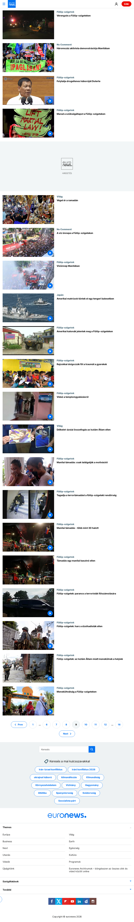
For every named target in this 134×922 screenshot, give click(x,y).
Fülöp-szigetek (65, 11)
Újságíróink (8, 868)
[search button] (92, 749)
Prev (20, 724)
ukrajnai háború (43, 777)
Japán (60, 294)
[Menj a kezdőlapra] (12, 4)
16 (119, 724)
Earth (72, 841)
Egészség (74, 848)
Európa (6, 834)
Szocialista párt (67, 800)
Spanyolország (64, 792)
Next (65, 733)
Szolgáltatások (11, 881)
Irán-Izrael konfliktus (50, 769)
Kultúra (72, 854)
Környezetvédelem (45, 785)
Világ (60, 196)
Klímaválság (93, 777)
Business (7, 841)
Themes (7, 827)
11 (95, 724)
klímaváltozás (69, 777)
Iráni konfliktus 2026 (83, 769)
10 (85, 724)
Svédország (89, 792)
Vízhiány (71, 785)
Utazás (6, 854)
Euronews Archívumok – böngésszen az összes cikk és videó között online (98, 870)
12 (105, 724)
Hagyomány (92, 785)
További (7, 889)
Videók (6, 861)
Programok (75, 861)
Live (126, 3)
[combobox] (67, 749)
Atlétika (42, 792)
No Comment (64, 44)
